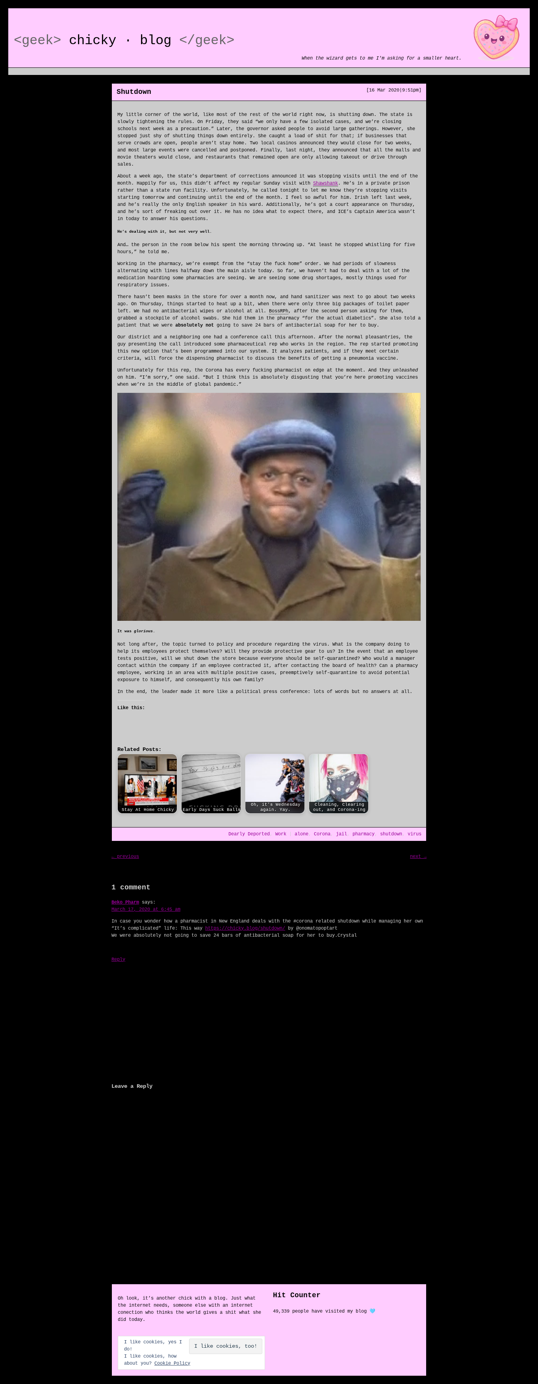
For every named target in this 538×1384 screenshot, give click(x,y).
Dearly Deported (249, 834)
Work (280, 834)
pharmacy (363, 834)
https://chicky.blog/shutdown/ (245, 928)
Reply (118, 959)
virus (414, 834)
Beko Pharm (125, 902)
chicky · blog (120, 40)
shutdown (391, 834)
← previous (125, 856)
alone (301, 834)
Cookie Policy (172, 1363)
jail (341, 834)
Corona (322, 834)
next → (418, 856)
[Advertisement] (269, 1021)
